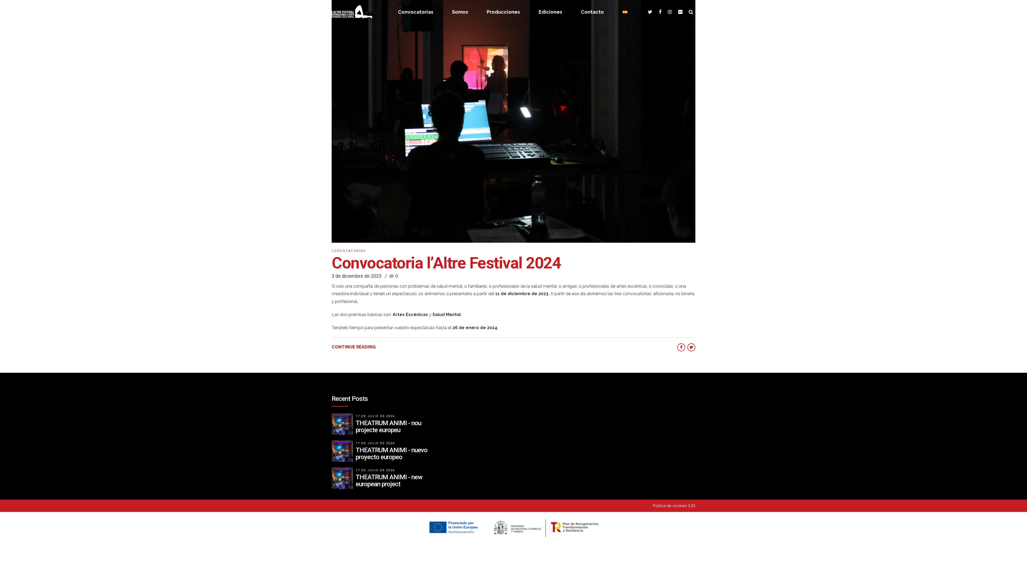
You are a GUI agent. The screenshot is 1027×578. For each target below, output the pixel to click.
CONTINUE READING (354, 346)
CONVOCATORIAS (349, 251)
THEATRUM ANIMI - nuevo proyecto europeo (391, 453)
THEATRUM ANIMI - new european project (389, 480)
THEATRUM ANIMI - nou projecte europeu (388, 426)
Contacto (592, 12)
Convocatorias (415, 12)
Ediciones (550, 12)
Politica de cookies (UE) (674, 505)
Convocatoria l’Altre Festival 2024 (446, 262)
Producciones (503, 12)
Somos (460, 12)
